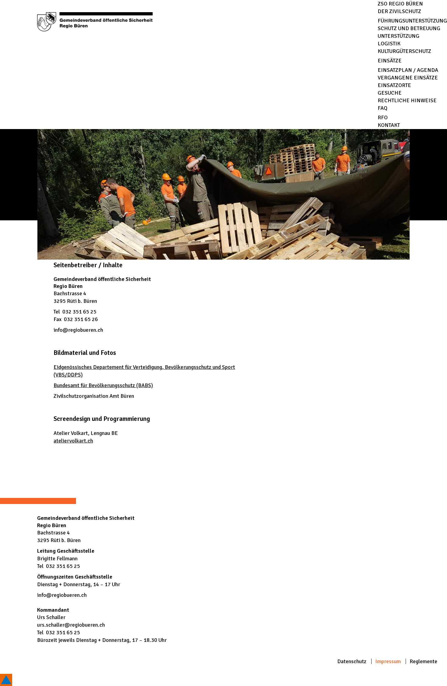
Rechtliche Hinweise (407, 100)
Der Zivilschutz (399, 11)
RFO (383, 117)
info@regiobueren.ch (78, 330)
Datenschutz (351, 661)
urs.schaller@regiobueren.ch (71, 624)
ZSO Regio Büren (400, 3)
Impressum (388, 661)
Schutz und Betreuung (409, 28)
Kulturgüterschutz (404, 51)
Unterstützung (398, 36)
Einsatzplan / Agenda (408, 70)
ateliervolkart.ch (73, 440)
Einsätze (390, 60)
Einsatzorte (394, 85)
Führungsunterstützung (412, 20)
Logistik (389, 43)
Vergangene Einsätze (408, 77)
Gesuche (390, 92)
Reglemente (423, 661)
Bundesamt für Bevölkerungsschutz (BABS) (103, 385)
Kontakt (389, 125)
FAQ (382, 108)
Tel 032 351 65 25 (75, 311)
